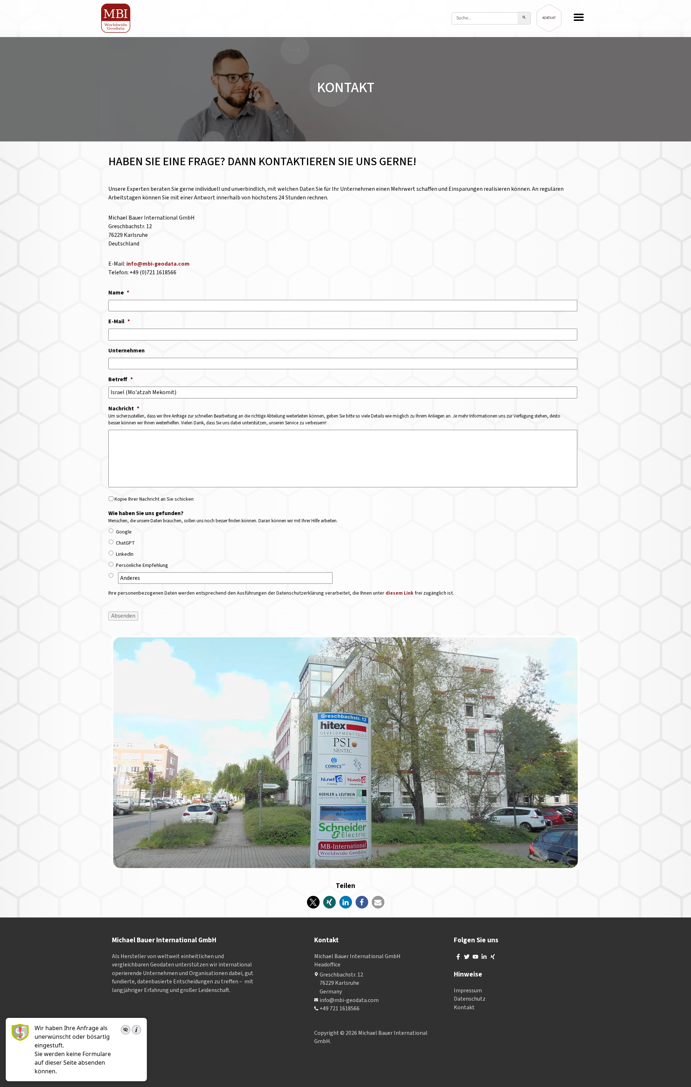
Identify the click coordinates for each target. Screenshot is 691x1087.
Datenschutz (469, 999)
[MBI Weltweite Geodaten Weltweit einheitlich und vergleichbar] (116, 18)
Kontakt (464, 1007)
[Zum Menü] (579, 18)
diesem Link (399, 593)
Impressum (468, 990)
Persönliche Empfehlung (142, 565)
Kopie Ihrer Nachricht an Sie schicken (154, 499)
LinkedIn (125, 554)
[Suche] (524, 18)
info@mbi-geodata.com (158, 264)
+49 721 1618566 (340, 1008)
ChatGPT (125, 543)
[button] (313, 902)
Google (124, 532)
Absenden (123, 616)
